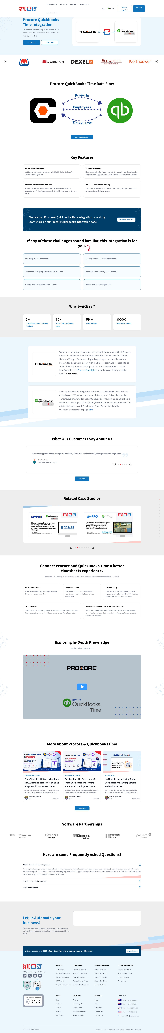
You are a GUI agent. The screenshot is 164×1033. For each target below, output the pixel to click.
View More (82, 479)
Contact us (139, 8)
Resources (83, 4)
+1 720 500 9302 (132, 1012)
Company (72, 4)
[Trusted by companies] (159, 523)
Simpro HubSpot (100, 985)
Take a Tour (50, 42)
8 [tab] (88, 547)
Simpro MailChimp (101, 981)
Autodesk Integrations (80, 981)
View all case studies (126, 220)
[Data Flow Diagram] (159, 500)
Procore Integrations (80, 973)
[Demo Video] (159, 526)
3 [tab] (122, 464)
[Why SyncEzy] (159, 512)
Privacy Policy (77, 1008)
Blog (57, 1000)
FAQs (96, 1004)
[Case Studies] (159, 520)
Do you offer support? (31, 887)
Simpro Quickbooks (101, 973)
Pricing (75, 1000)
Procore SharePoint (124, 970)
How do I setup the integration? (35, 881)
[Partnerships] (159, 532)
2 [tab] (120, 464)
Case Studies (99, 1011)
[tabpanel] (24, 62)
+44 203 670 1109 (132, 1008)
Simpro (38, 775)
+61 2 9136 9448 (132, 1000)
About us (59, 1011)
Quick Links (77, 996)
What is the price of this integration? (36, 865)
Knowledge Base (78, 1004)
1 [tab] (118, 464)
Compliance (138, 1030)
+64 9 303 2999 (131, 1004)
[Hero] (159, 498)
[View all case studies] (159, 506)
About (58, 996)
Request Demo (52, 13)
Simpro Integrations (102, 965)
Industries (59, 965)
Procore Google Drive (125, 973)
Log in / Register (124, 8)
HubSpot (107, 775)
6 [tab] (84, 547)
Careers (58, 1008)
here (90, 409)
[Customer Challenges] (159, 509)
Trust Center (99, 1015)
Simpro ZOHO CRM (101, 977)
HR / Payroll (60, 981)
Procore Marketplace (87, 370)
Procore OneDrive (124, 977)
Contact (58, 1004)
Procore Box (122, 981)
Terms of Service (78, 1015)
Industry (62, 4)
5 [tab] (126, 464)
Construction (60, 970)
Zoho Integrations (79, 977)
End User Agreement (79, 1011)
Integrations (51, 4)
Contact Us (31, 42)
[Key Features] (159, 503)
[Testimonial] (159, 517)
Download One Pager (82, 137)
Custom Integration (79, 970)
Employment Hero (29, 775)
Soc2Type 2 (99, 1030)
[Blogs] (159, 529)
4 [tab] (124, 464)
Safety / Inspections (62, 977)
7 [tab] (86, 547)
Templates (98, 1008)
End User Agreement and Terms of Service (114, 1030)
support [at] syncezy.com (130, 1016)
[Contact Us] (159, 535)
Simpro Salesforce (100, 970)
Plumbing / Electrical (63, 973)
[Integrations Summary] (159, 515)
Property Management (63, 985)
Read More (82, 808)
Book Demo (59, 1015)
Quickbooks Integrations (81, 985)
